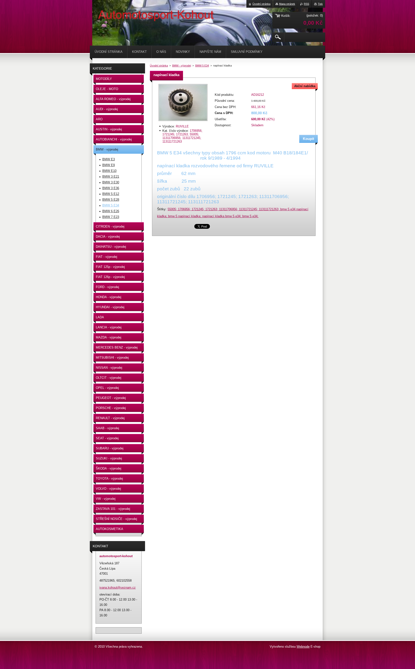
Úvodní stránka (159, 65)
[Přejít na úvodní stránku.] (104, 14)
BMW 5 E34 (202, 65)
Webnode (303, 646)
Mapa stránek (287, 3)
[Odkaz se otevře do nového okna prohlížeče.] (183, 121)
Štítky (161, 209)
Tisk (320, 3)
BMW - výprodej (181, 65)
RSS (306, 3)
